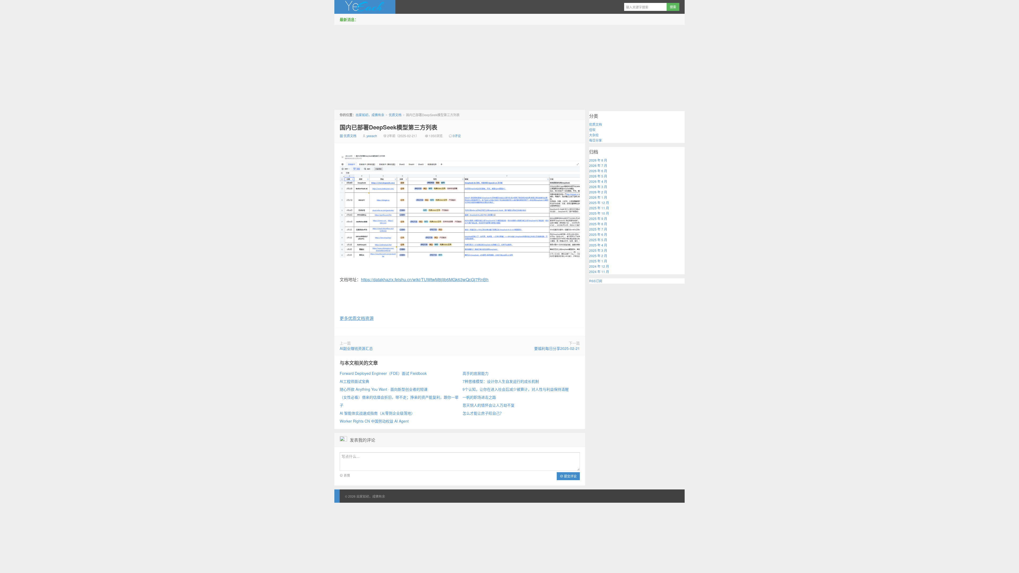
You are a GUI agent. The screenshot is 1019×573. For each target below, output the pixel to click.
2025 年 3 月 (598, 250)
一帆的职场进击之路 (479, 397)
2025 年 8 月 (598, 224)
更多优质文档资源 (357, 318)
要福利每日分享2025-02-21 (557, 348)
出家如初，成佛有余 (364, 7)
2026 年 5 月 (598, 176)
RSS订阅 (595, 281)
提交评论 (570, 476)
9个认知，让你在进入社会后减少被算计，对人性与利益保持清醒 (516, 389)
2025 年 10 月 (599, 213)
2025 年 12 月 (599, 202)
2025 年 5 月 (598, 239)
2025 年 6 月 (598, 234)
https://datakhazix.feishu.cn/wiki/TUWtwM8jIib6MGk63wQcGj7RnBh (425, 279)
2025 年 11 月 (599, 208)
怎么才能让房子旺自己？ (483, 413)
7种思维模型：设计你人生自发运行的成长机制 (501, 381)
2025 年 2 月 (598, 255)
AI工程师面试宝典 (354, 381)
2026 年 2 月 (598, 192)
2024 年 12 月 (599, 266)
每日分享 (595, 140)
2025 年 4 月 (598, 245)
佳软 (592, 129)
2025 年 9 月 (598, 218)
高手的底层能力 (476, 373)
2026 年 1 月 (598, 197)
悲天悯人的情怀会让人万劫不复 (489, 405)
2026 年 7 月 (598, 165)
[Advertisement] (509, 66)
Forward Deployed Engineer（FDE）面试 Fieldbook (383, 373)
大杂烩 (594, 135)
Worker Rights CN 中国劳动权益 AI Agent (374, 421)
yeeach (371, 135)
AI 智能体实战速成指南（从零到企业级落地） (377, 413)
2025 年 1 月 (598, 261)
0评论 (457, 135)
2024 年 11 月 (599, 271)
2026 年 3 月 (598, 186)
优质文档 (395, 114)
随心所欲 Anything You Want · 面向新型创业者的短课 (384, 389)
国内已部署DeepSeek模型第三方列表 (388, 127)
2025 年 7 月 (598, 229)
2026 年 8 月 (598, 160)
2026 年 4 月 (598, 181)
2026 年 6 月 (598, 170)
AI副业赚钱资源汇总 (356, 348)
